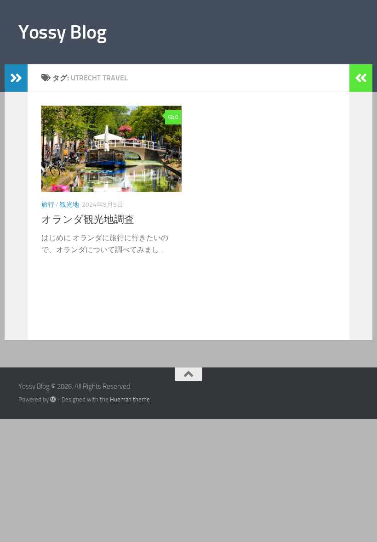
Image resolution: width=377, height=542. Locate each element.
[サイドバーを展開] (16, 78)
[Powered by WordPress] (53, 399)
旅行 (47, 205)
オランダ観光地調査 (87, 220)
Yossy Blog (62, 32)
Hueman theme (130, 399)
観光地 (69, 205)
